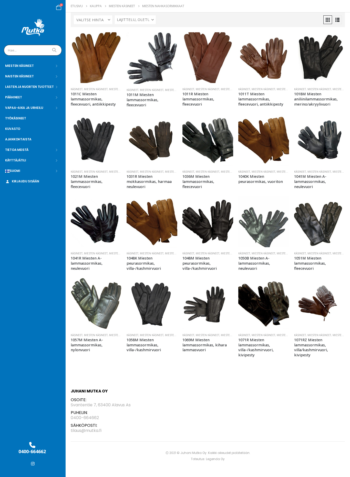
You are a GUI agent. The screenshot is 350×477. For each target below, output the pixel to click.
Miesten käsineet (19, 66)
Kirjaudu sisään (25, 181)
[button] (327, 19)
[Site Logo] (33, 27)
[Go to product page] (96, 57)
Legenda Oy (215, 459)
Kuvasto (12, 129)
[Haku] (54, 50)
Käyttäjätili (15, 160)
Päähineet (13, 97)
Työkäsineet (15, 118)
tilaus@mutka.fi (86, 430)
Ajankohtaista (18, 139)
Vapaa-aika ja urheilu (24, 108)
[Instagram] (33, 464)
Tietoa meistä (16, 150)
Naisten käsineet (19, 76)
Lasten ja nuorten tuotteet (29, 87)
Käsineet (77, 89)
